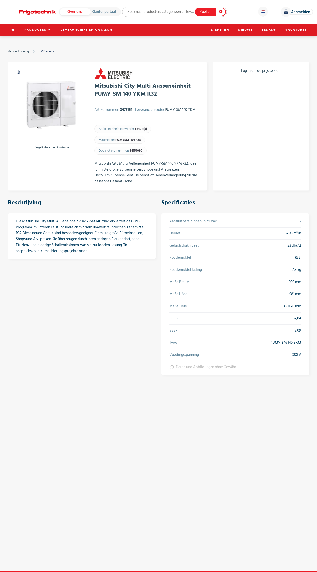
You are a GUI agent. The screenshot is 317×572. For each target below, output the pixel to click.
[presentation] (17, 159)
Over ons (74, 12)
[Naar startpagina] (37, 12)
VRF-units (47, 51)
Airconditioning (18, 51)
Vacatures (296, 29)
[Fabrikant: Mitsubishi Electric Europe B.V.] (114, 73)
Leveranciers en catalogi (87, 29)
